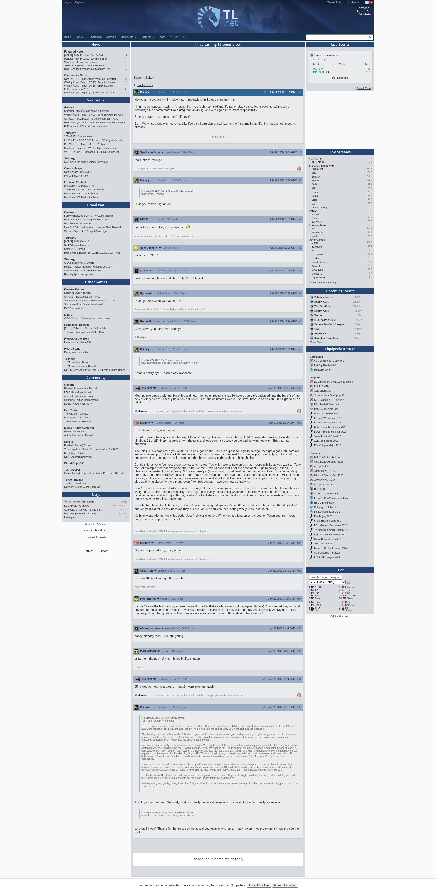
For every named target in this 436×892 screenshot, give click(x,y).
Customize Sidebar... (96, 524)
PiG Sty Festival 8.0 (325, 365)
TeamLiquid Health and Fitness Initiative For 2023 (91, 449)
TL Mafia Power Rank (76, 362)
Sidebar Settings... (340, 616)
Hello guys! (70, 517)
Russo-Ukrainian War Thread (80, 388)
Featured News (74, 51)
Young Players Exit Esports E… (81, 502)
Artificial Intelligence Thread (79, 396)
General (69, 107)
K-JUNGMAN (321, 386)
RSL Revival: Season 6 (326, 404)
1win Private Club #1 (325, 543)
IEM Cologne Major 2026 (327, 445)
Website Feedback (96, 530)
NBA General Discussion (78, 457)
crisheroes (317, 254)
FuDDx (124, 510)
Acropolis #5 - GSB (324, 484)
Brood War (95, 205)
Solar (317, 595)
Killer (314, 188)
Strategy (69, 158)
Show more (319, 207)
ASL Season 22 (322, 390)
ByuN (318, 587)
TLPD (340, 570)
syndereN (317, 221)
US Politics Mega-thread (77, 392)
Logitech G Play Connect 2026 (331, 548)
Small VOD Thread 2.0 (76, 249)
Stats (317, 598)
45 (126, 89)
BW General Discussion (77, 223)
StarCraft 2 (96, 100)
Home (67, 36)
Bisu (314, 172)
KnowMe (316, 266)
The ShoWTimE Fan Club (78, 421)
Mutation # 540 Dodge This (79, 185)
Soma (315, 196)
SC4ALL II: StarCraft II (326, 493)
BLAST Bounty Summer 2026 (330, 427)
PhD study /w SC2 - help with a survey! (85, 126)
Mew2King (317, 269)
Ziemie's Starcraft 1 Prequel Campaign (85, 231)
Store (162, 36)
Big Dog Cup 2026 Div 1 (327, 511)
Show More (316, 342)
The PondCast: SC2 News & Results (84, 189)
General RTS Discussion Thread (82, 296)
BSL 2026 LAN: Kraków (327, 457)
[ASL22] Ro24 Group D (77, 245)
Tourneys (70, 133)
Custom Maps (73, 168)
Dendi (315, 218)
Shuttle (315, 180)
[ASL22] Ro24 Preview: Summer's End (85, 58)
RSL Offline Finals (324, 502)
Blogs (96, 494)
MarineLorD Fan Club (76, 417)
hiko (314, 250)
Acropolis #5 (321, 466)
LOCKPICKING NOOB (76, 505)
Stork (314, 199)
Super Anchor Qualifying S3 (329, 395)
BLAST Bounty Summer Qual (330, 431)
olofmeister (318, 232)
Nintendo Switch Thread (77, 292)
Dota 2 (68, 314)
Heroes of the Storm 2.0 (77, 342)
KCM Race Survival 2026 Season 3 (333, 381)
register (224, 859)
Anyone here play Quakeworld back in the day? (90, 300)
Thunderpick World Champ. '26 (331, 530)
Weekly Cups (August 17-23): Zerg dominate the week (91, 82)
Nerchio (349, 587)
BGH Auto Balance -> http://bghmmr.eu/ (85, 219)
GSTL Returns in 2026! (77, 89)
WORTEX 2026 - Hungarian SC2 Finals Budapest (91, 151)
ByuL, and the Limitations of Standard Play (87, 69)
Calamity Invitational (325, 507)
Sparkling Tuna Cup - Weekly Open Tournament (90, 148)
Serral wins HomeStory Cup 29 (81, 62)
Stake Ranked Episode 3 (327, 436)
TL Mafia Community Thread (80, 366)
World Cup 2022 (74, 463)
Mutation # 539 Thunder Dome (81, 193)
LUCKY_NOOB (120, 506)
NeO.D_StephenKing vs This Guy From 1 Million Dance (94, 369)
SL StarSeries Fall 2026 (327, 552)
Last (314, 203)
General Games (74, 289)
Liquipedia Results (340, 348)
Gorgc (315, 242)
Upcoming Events (340, 290)
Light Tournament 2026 (326, 409)
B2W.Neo (317, 246)
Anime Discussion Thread (78, 435)
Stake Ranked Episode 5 (327, 520)
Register (79, 2)
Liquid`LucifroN (320, 262)
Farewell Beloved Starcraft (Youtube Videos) (88, 215)
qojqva (315, 214)
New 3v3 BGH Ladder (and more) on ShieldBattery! (91, 79)
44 (126, 65)
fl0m (314, 228)
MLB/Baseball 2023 (74, 453)
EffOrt (318, 607)
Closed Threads (96, 537)
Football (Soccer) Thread (78, 445)
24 (126, 79)
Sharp (348, 610)
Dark (317, 592)
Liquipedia (353, 2)
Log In (67, 2)
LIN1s (124, 517)
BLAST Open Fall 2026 (326, 413)
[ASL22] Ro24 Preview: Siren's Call (83, 55)
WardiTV (318, 69)
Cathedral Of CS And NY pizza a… (83, 509)
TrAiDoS (123, 502)
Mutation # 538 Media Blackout (81, 197)
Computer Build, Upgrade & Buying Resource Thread (93, 473)
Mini (347, 607)
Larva (315, 192)
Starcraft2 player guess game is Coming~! (87, 111)
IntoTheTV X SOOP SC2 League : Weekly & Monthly (93, 140)
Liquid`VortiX (318, 277)
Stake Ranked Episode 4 (327, 539)
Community (96, 377)
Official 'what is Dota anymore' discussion (87, 318)
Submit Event (364, 88)
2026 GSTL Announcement (79, 136)
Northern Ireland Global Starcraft (82, 487)
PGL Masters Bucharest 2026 (330, 525)
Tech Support (72, 469)
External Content (75, 182)
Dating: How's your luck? (78, 403)
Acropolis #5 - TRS (324, 470)
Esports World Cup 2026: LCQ (331, 422)
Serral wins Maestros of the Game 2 (84, 65)
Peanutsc (123, 513)
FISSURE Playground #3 (327, 557)
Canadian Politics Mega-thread (81, 399)
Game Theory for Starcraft (79, 262)
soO (347, 592)
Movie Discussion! (74, 431)
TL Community (73, 479)
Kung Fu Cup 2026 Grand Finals (332, 498)
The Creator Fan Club (76, 413)
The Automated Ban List (77, 483)
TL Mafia (69, 358)
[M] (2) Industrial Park (76, 175)
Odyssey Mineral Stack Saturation (83, 270)
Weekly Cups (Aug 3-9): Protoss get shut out (89, 92)
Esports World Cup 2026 (327, 418)
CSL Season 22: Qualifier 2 (329, 399)
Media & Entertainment (79, 428)
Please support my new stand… (81, 513)
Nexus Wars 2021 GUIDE (78, 171)
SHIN (314, 162)
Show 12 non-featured (322, 282)
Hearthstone (72, 348)
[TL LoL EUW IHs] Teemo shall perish (85, 328)
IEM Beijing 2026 (323, 516)
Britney (315, 169)
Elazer (350, 598)
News (95, 44)
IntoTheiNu (319, 71)
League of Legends (76, 324)
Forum (80, 36)
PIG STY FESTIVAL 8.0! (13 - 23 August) (86, 144)
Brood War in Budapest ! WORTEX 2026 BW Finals (92, 252)
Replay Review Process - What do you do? (88, 266)
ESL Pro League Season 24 (329, 534)
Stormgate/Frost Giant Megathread (83, 304)
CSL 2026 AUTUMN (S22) (328, 461)
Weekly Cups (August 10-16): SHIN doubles (88, 85)
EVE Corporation (73, 308)
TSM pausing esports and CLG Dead (84, 332)
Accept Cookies (259, 885)
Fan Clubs (70, 410)
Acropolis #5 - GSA (324, 480)
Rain (317, 602)
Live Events (340, 44)
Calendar (96, 36)
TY (316, 590)
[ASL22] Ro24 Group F (76, 241)
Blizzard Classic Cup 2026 (328, 475)
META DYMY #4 (323, 369)
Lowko (315, 258)
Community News (75, 75)
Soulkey (316, 176)
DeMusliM (317, 273)
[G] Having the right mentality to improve (86, 161)
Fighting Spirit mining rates (78, 274)
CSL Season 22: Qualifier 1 (329, 360)
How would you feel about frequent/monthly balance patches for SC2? (95, 122)
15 (126, 62)
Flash (318, 605)
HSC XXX (319, 489)
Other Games (96, 282)
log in (209, 859)
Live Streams (340, 152)
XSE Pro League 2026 (326, 440)
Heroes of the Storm (77, 338)
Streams (111, 36)
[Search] (370, 37)
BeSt (314, 184)
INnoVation (351, 595)
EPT (176, 36)
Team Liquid (334, 2)
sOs (347, 590)
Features (146, 36)
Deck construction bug (76, 352)
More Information (285, 885)
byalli (314, 236)
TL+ (185, 36)
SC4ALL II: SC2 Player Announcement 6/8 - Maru (91, 118)
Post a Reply (145, 85)
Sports (68, 441)
